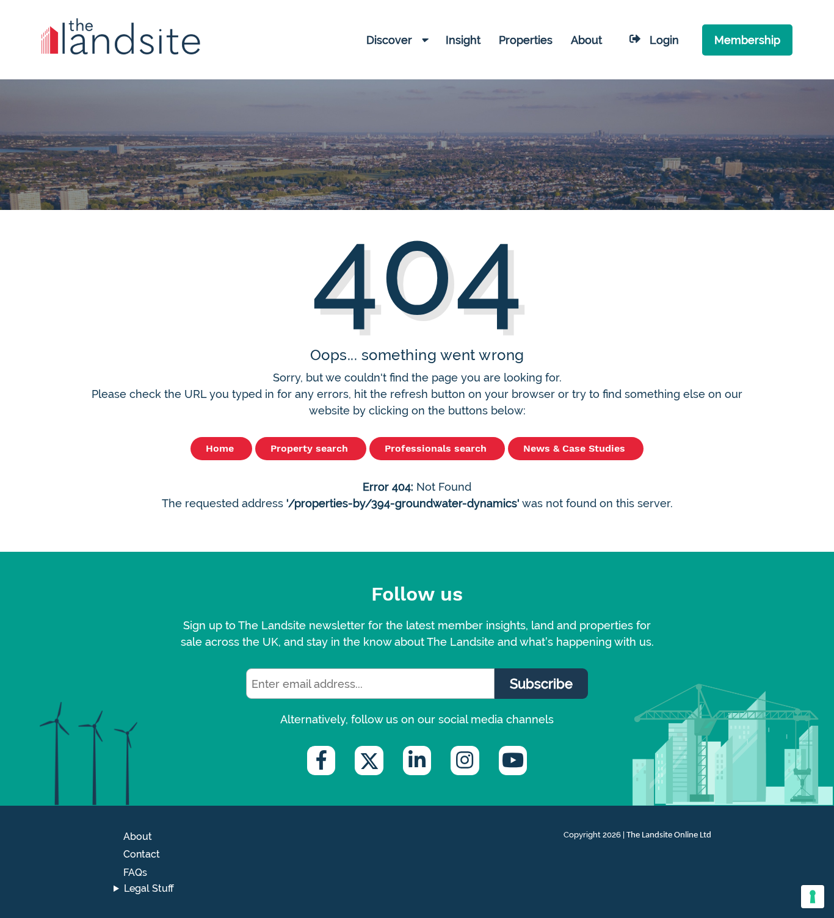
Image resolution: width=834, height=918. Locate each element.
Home (221, 448)
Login (664, 40)
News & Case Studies (575, 448)
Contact (141, 854)
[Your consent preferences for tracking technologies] (812, 896)
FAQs (135, 872)
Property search (310, 448)
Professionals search (437, 448)
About (137, 836)
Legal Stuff (149, 888)
